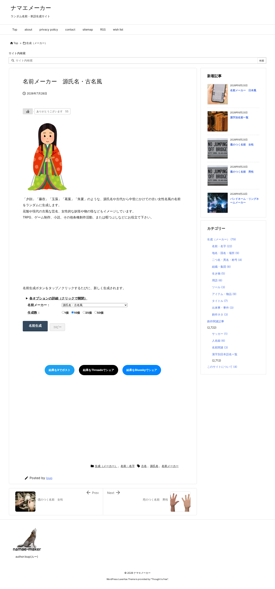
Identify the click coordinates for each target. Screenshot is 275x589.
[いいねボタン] (28, 111)
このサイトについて (222, 366)
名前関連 (220, 347)
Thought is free (159, 579)
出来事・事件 (223, 307)
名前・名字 (128, 466)
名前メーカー (170, 466)
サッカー (219, 333)
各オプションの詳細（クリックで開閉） (58, 298)
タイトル (220, 300)
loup (49, 478)
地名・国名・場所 (225, 253)
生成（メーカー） (36, 43)
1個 (66, 312)
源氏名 (154, 466)
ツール (218, 287)
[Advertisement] (103, 252)
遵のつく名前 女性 (242, 144)
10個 (77, 312)
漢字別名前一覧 (239, 117)
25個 (88, 312)
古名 (144, 466)
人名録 (218, 340)
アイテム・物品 (224, 294)
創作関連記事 (215, 321)
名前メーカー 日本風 (243, 90)
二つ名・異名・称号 (227, 259)
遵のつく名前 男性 (242, 171)
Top (15, 43)
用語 (217, 280)
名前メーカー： (39, 305)
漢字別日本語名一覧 (224, 354)
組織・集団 (221, 266)
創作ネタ (220, 314)
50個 (100, 312)
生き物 (218, 273)
